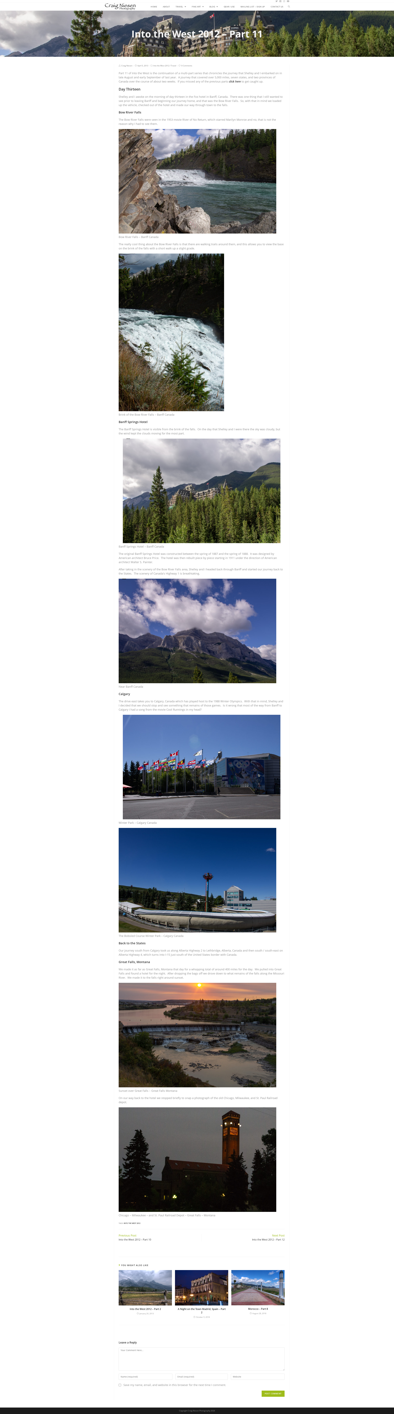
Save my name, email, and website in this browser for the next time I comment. (174, 1385)
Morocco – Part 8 (258, 1309)
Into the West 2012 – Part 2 (145, 1309)
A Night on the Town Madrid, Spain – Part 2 (202, 1310)
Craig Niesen (126, 65)
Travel (173, 65)
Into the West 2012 (161, 65)
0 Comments (186, 65)
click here (235, 81)
